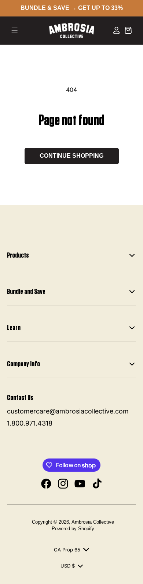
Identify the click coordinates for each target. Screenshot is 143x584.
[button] (15, 30)
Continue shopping (71, 156)
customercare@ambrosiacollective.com (68, 411)
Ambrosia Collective (93, 522)
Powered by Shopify (73, 528)
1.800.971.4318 (29, 423)
